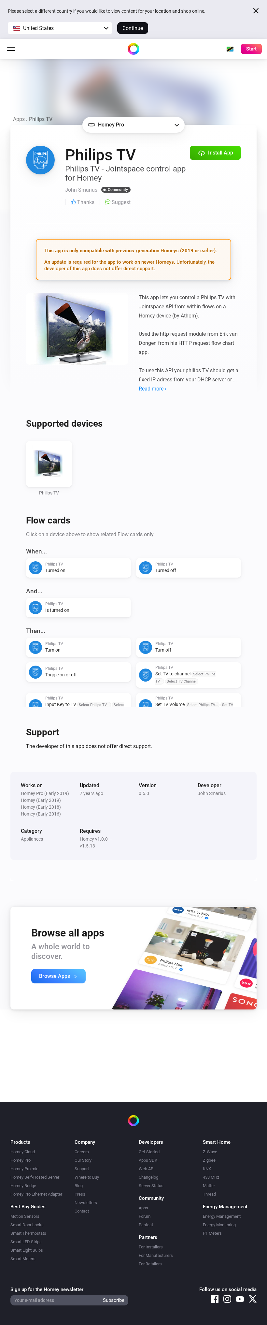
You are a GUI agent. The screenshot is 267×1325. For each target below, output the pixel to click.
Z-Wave (210, 1151)
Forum (144, 1216)
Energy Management (222, 1216)
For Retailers (150, 1263)
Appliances (32, 839)
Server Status (151, 1185)
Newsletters (86, 1202)
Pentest (146, 1224)
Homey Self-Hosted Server (34, 1177)
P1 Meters (212, 1233)
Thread (209, 1194)
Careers (82, 1151)
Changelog (148, 1177)
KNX (207, 1168)
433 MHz (211, 1177)
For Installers (151, 1246)
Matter (209, 1185)
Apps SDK (148, 1160)
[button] (60, 28)
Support (82, 1168)
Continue (132, 28)
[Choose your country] (230, 49)
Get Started (149, 1151)
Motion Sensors (24, 1216)
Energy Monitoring (219, 1224)
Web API (147, 1168)
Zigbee (209, 1160)
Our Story (83, 1160)
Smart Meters (22, 1258)
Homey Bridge (23, 1185)
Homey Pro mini (24, 1168)
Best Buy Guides (28, 1207)
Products (20, 1142)
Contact (82, 1211)
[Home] (133, 49)
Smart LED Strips (26, 1241)
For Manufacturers (156, 1255)
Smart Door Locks (27, 1224)
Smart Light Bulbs (26, 1250)
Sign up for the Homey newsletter (46, 1289)
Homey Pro (20, 1160)
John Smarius (212, 793)
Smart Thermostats (28, 1233)
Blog (79, 1185)
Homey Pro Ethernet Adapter (36, 1194)
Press (80, 1194)
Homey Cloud (22, 1151)
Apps (19, 119)
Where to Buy (87, 1177)
